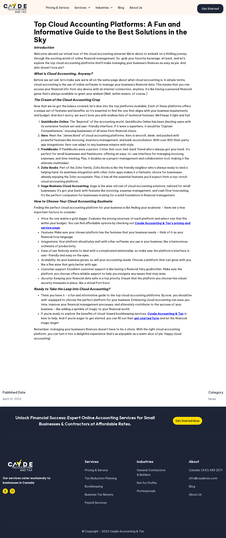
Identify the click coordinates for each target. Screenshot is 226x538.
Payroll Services (96, 502)
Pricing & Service (96, 470)
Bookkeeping (94, 486)
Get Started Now (188, 421)
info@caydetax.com (203, 478)
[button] (82, 7)
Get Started (210, 8)
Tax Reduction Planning (101, 478)
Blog (192, 486)
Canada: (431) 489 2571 (205, 470)
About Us (195, 494)
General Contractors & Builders (151, 472)
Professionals (146, 491)
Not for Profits (147, 483)
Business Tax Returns (99, 494)
